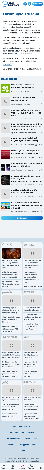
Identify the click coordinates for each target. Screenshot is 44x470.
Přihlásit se (37, 4)
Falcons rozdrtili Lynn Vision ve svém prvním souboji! (10, 284)
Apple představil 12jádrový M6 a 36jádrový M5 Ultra (26, 164)
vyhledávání (7, 64)
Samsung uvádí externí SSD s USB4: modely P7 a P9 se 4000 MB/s (26, 113)
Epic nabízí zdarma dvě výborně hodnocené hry (10, 399)
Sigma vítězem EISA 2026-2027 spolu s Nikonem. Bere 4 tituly (31, 416)
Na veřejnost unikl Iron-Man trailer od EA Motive (32, 309)
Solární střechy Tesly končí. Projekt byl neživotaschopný (24, 139)
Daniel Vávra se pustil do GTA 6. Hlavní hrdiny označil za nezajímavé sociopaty (32, 264)
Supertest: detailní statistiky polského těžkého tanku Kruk (30, 364)
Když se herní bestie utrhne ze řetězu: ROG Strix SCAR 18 (10, 329)
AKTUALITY (16, 54)
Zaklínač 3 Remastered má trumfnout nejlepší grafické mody (10, 406)
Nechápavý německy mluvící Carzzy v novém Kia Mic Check (10, 364)
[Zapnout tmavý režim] (29, 4)
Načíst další (22, 218)
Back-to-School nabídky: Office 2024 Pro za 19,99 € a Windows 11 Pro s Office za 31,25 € (26, 127)
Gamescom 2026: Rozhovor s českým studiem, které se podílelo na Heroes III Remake (31, 277)
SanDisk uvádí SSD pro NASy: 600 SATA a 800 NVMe (25, 191)
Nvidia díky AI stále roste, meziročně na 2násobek (23, 86)
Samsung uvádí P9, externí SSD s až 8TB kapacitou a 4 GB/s (30, 406)
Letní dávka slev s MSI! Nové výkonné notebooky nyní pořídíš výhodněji (26, 205)
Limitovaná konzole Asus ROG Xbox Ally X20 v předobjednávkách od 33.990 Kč (26, 179)
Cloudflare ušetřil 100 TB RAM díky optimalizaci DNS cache (11, 319)
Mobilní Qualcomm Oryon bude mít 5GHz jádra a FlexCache (26, 152)
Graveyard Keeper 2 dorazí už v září (9, 415)
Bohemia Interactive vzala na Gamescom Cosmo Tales (30, 326)
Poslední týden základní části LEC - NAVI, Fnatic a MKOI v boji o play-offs (11, 355)
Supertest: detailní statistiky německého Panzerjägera (30, 355)
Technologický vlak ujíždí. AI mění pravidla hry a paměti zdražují (10, 310)
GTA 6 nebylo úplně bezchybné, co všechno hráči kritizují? (32, 317)
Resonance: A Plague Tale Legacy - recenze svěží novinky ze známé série (10, 264)
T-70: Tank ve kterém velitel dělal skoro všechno (30, 373)
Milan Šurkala (16, 91)
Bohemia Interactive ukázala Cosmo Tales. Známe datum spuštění (10, 274)
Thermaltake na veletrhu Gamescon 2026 (23, 98)
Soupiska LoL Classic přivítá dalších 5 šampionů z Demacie (10, 373)
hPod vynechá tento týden (32, 286)
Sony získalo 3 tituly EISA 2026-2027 (32, 399)
